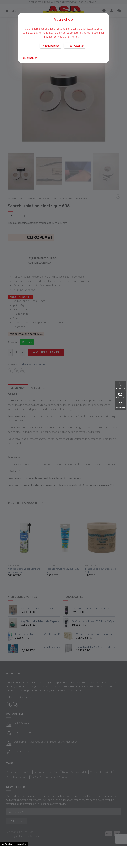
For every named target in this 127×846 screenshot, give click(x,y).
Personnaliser (29, 57)
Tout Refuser (51, 45)
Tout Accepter (76, 45)
